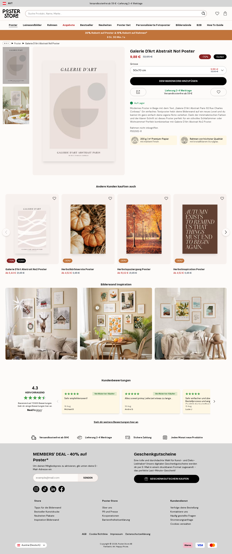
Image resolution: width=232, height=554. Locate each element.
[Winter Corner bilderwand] (41, 323)
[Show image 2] (16, 105)
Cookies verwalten (180, 523)
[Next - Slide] (226, 232)
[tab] (217, 13)
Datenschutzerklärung (138, 534)
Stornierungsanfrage (181, 519)
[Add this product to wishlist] (218, 92)
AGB (84, 534)
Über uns (107, 507)
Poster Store (123, 544)
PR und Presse (110, 511)
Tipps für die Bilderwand (47, 507)
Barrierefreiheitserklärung (116, 519)
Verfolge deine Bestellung (184, 507)
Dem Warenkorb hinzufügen (178, 81)
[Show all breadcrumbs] (6, 43)
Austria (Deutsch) (31, 545)
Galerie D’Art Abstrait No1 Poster (42, 43)
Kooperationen (110, 515)
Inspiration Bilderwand (46, 519)
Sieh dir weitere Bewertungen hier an (116, 422)
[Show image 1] (16, 65)
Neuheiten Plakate (44, 515)
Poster (17, 43)
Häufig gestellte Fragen (183, 515)
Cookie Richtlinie (98, 534)
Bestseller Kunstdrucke (46, 511)
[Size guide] (138, 92)
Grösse (134, 63)
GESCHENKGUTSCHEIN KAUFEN (169, 478)
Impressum (116, 534)
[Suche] (204, 13)
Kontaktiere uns (179, 511)
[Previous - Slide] (6, 232)
